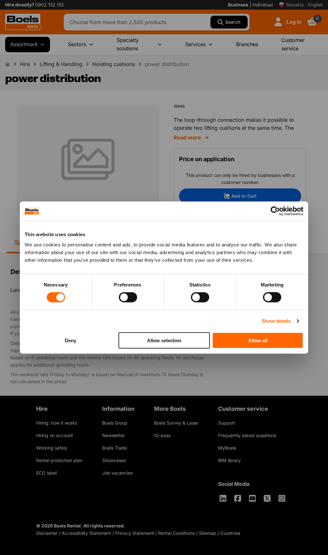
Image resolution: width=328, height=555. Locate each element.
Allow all (257, 340)
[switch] (128, 297)
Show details (276, 321)
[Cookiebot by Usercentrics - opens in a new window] (275, 211)
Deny (70, 340)
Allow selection (164, 340)
